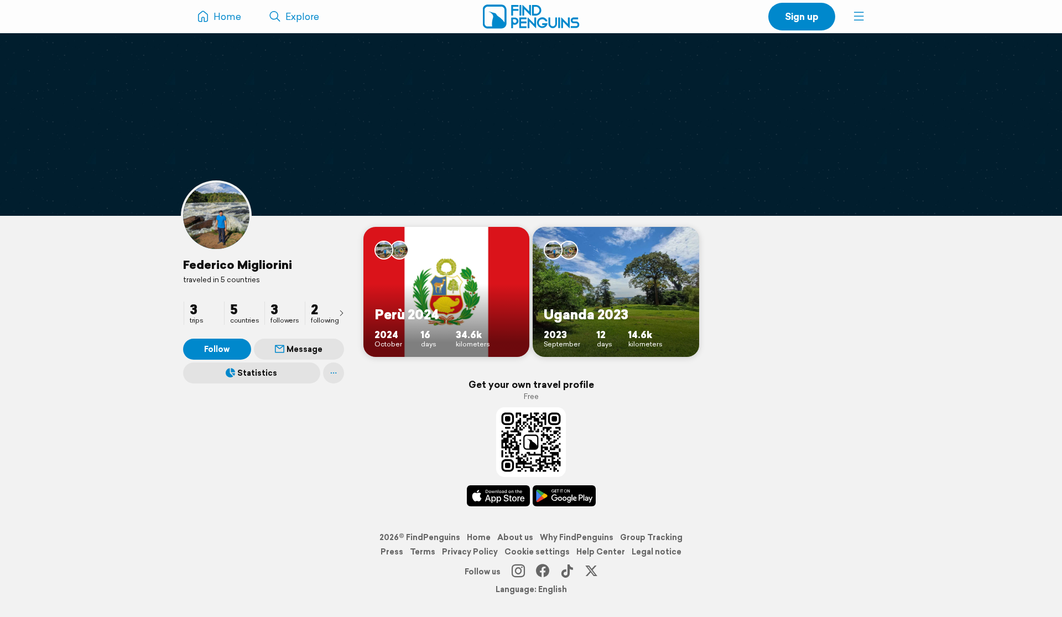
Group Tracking (651, 537)
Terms (422, 551)
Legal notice (656, 551)
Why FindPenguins (576, 537)
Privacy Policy (470, 551)
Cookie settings (537, 551)
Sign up (802, 16)
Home (479, 537)
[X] (591, 571)
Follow (217, 349)
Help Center (600, 551)
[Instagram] (518, 571)
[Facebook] (542, 571)
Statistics (257, 373)
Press (392, 551)
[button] (859, 16)
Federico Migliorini (237, 264)
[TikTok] (567, 571)
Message (304, 349)
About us (515, 537)
